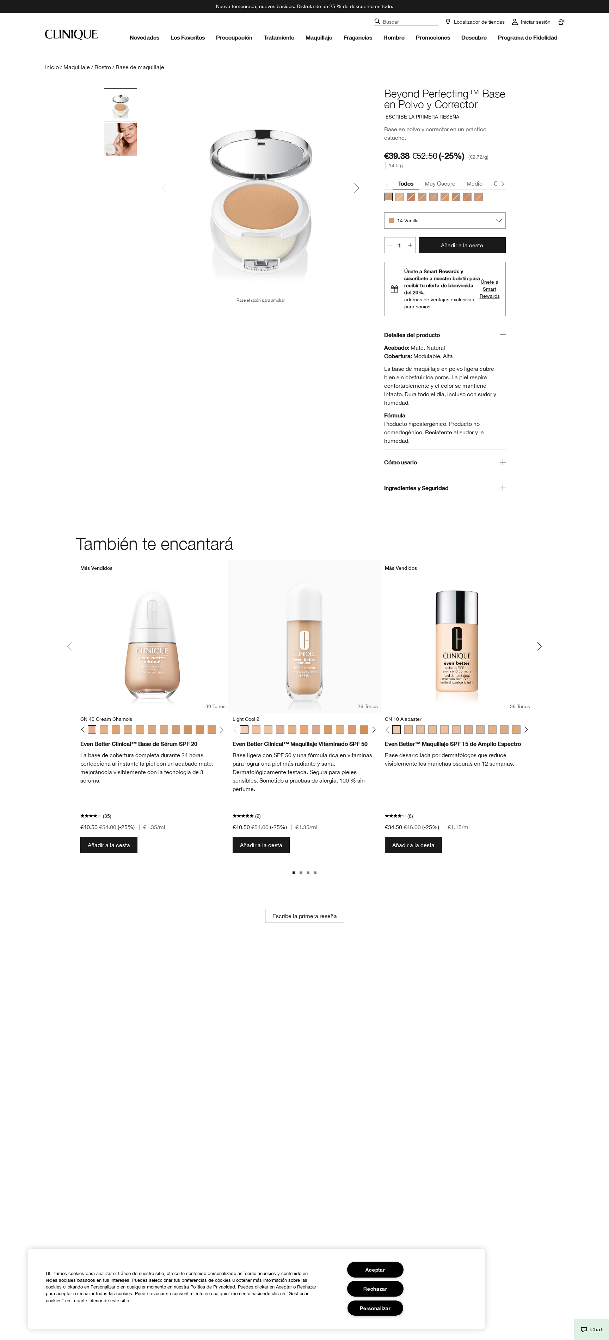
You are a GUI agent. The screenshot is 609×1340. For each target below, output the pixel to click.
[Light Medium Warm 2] (292, 729)
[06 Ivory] (433, 197)
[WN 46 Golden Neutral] (104, 729)
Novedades (144, 37)
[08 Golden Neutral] (445, 197)
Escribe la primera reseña (304, 916)
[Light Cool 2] (244, 729)
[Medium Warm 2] (328, 729)
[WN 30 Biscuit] (468, 729)
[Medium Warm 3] (364, 729)
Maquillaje (319, 37)
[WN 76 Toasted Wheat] (187, 729)
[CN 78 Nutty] (199, 729)
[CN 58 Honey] (139, 729)
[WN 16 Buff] (420, 729)
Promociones (433, 37)
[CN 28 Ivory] (456, 729)
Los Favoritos (188, 37)
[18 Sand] (411, 197)
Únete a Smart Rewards (490, 289)
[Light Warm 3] (268, 729)
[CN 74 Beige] (175, 729)
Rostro (102, 67)
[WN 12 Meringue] (408, 729)
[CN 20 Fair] (444, 729)
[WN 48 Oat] (116, 729)
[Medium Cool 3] (352, 729)
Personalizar (375, 1308)
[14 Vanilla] (388, 197)
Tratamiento (279, 37)
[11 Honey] (467, 197)
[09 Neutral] (456, 197)
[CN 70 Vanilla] (163, 729)
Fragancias (358, 37)
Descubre (474, 37)
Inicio (52, 67)
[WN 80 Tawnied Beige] (211, 729)
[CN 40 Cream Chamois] (92, 729)
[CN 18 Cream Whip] (432, 729)
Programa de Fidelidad (528, 37)
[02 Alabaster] (399, 197)
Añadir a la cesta (462, 245)
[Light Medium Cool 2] (280, 729)
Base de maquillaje (140, 67)
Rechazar (375, 1289)
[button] (591, 1329)
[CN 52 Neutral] (128, 729)
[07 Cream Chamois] (422, 197)
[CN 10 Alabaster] (396, 729)
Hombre (394, 37)
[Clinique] (71, 35)
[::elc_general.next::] (220, 730)
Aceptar (375, 1270)
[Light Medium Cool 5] (316, 729)
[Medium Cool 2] (340, 729)
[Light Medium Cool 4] (304, 729)
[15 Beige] (478, 197)
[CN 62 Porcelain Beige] (151, 729)
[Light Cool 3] (256, 729)
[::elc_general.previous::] (84, 730)
